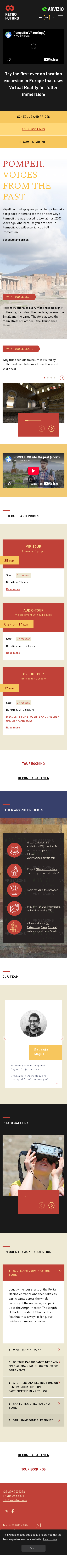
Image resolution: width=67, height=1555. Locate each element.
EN (46, 17)
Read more (13, 589)
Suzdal (54, 931)
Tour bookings (33, 129)
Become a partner (33, 142)
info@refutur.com (15, 1500)
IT (53, 17)
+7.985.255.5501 (13, 1496)
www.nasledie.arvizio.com (41, 857)
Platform (32, 906)
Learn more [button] (50, 1539)
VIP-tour (33, 546)
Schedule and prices (33, 116)
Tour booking (33, 764)
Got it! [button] (33, 1548)
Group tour (33, 674)
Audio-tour (33, 610)
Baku (44, 927)
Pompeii (52, 927)
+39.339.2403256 (14, 1491)
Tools (30, 890)
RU (40, 17)
